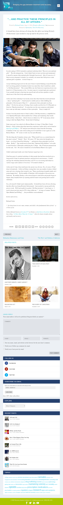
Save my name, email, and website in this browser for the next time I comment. (27, 343)
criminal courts (8, 481)
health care (13, 484)
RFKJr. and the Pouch (15, 431)
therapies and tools (20, 492)
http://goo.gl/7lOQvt (12, 128)
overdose (19, 487)
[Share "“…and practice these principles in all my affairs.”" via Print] (32, 226)
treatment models (39, 492)
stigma (6, 492)
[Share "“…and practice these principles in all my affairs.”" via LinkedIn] (26, 226)
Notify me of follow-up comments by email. (17, 346)
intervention (18, 484)
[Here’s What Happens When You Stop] (7, 438)
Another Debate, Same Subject (16, 282)
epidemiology (51, 482)
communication (34, 479)
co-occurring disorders (24, 479)
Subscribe (9, 392)
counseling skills (53, 479)
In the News (18, 445)
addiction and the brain (13, 477)
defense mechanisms (15, 482)
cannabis (42, 477)
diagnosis (23, 481)
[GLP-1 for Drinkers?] (7, 425)
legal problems (25, 484)
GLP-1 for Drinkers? (15, 424)
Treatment (18, 419)
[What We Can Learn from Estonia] (7, 465)
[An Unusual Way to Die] (7, 445)
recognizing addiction (16, 490)
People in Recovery (38, 25)
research (37, 490)
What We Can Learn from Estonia (18, 464)
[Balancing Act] (18, 294)
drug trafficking (30, 482)
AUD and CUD (13, 417)
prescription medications (37, 487)
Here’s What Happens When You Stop (19, 437)
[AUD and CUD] (7, 418)
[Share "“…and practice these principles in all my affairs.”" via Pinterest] (23, 226)
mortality (51, 484)
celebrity (48, 477)
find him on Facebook (43, 212)
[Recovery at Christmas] (45, 294)
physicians (24, 487)
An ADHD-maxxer (14, 451)
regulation (24, 490)
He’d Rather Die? (14, 457)
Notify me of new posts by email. (14, 349)
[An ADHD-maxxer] (7, 452)
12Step (6, 477)
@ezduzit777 (25, 212)
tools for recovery (38, 27)
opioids (12, 487)
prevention (50, 487)
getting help (7, 484)
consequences (43, 479)
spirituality (29, 27)
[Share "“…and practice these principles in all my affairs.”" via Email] (29, 226)
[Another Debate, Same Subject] (18, 263)
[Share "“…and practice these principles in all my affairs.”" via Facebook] (16, 226)
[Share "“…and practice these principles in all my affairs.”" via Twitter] (19, 226)
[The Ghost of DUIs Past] (45, 254)
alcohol (20, 477)
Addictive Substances (20, 432)
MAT (47, 484)
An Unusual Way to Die (15, 444)
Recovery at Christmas (41, 304)
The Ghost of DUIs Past (40, 264)
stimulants (10, 492)
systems (14, 492)
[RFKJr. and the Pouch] (7, 432)
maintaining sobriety (37, 484)
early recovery (45, 481)
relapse (30, 490)
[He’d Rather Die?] (7, 459)
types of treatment (46, 492)
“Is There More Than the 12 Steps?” (23, 214)
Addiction (17, 452)
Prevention (17, 465)
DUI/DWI (39, 482)
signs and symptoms (48, 490)
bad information (33, 477)
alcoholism (26, 477)
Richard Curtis (19, 25)
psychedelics (8, 490)
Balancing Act (10, 304)
